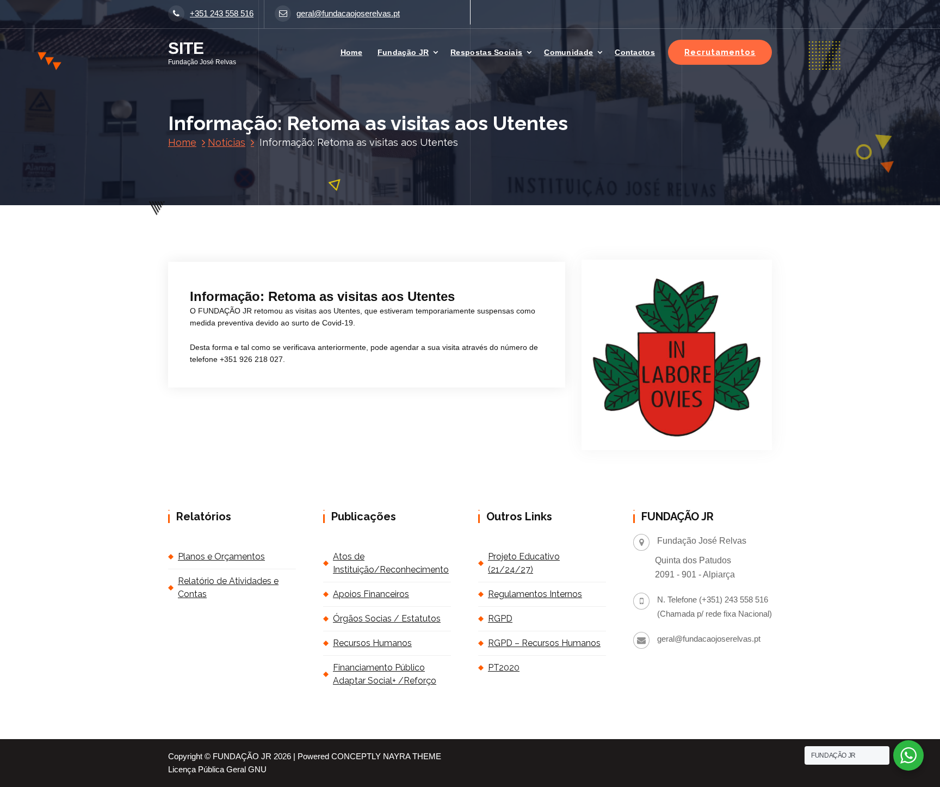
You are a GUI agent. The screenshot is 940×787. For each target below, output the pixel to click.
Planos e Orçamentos (221, 556)
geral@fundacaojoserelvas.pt (348, 13)
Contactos (635, 52)
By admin (304, 258)
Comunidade (568, 52)
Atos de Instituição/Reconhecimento (391, 563)
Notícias (226, 142)
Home (351, 52)
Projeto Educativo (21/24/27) (524, 563)
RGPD (500, 618)
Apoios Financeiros (371, 594)
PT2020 (504, 667)
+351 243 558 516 (221, 13)
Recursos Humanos (372, 643)
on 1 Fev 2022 (241, 258)
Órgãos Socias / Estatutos (387, 618)
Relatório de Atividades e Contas (228, 587)
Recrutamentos (720, 52)
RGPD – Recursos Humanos (544, 643)
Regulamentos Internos (535, 594)
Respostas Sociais (486, 52)
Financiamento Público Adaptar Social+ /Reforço (384, 674)
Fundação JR (403, 52)
